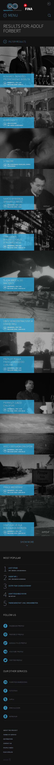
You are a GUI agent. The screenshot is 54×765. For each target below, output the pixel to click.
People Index (8, 747)
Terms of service (9, 734)
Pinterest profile (16, 634)
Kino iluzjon (14, 708)
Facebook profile (16, 626)
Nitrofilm (13, 716)
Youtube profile (16, 651)
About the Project (10, 730)
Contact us (7, 743)
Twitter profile (15, 660)
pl (49, 3)
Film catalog (8, 752)
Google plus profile (18, 643)
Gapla (11, 699)
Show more (27, 541)
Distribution (8, 739)
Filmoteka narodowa (18, 682)
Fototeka (13, 690)
